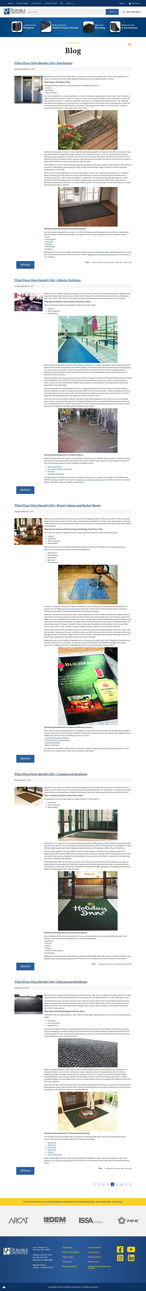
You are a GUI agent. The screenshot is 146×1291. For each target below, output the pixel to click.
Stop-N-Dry (49, 242)
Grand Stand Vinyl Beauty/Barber (57, 740)
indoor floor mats (58, 178)
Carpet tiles (119, 180)
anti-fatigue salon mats (71, 609)
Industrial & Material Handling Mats (79, 1202)
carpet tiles (118, 262)
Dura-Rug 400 (50, 239)
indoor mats (128, 262)
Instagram (120, 1258)
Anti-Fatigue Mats (103, 1202)
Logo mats (96, 640)
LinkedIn (131, 1258)
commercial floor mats (105, 964)
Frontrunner (49, 953)
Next (126, 1184)
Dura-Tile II (49, 941)
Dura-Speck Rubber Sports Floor (60, 469)
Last (130, 1184)
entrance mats (55, 157)
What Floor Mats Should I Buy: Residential (43, 63)
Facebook (120, 1249)
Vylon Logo (52, 1147)
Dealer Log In (135, 3)
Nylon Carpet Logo (52, 745)
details (25, 265)
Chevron (48, 948)
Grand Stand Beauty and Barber (57, 738)
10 (121, 1185)
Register (122, 3)
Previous (99, 1184)
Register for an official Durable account (102, 254)
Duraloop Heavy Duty (56, 474)
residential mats (97, 262)
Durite (47, 237)
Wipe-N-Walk (50, 246)
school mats (109, 1168)
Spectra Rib (52, 1143)
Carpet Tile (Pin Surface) (54, 950)
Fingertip (48, 244)
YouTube (131, 1249)
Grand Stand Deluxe (52, 743)
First (94, 1184)
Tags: (87, 262)
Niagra (47, 946)
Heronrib (51, 471)
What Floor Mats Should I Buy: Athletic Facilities (47, 280)
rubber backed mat (88, 180)
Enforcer (48, 943)
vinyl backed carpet (112, 178)
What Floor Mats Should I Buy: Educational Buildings (50, 982)
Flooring (118, 1202)
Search (112, 12)
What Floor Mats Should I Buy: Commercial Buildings (50, 774)
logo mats (128, 964)
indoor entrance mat (78, 165)
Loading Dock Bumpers (53, 1202)
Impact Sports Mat (55, 467)
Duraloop (48, 249)
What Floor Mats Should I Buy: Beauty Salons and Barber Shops (57, 505)
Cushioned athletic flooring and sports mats (60, 378)
